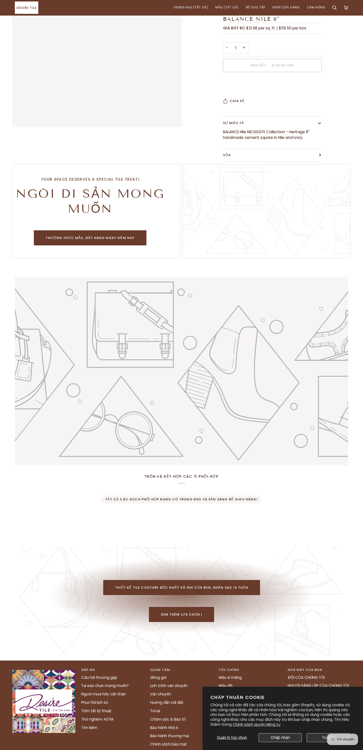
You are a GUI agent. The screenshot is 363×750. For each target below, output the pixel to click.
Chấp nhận (280, 737)
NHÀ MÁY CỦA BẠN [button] (305, 669)
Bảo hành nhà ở (164, 727)
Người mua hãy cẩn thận (103, 694)
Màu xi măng (230, 677)
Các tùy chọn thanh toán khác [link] (251, 95)
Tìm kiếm (89, 727)
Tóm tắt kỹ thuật (96, 710)
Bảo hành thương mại (169, 735)
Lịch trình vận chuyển (169, 685)
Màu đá (225, 685)
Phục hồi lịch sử (94, 702)
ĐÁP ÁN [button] (88, 669)
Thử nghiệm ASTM (97, 719)
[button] (191, 7)
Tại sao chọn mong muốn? (105, 685)
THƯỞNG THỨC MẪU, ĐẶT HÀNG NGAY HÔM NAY (90, 238)
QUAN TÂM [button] (160, 669)
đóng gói (158, 677)
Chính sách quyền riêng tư (257, 724)
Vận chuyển (160, 694)
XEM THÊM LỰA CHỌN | (181, 614)
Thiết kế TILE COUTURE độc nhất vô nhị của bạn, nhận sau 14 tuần (181, 587)
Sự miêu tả (233, 123)
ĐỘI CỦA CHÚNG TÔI (306, 677)
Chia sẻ (237, 101)
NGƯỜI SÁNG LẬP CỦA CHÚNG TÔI (318, 685)
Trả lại (155, 710)
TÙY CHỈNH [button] (229, 669)
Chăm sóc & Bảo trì (168, 719)
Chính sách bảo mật (168, 744)
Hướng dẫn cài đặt (166, 702)
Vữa (227, 155)
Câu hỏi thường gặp (99, 677)
